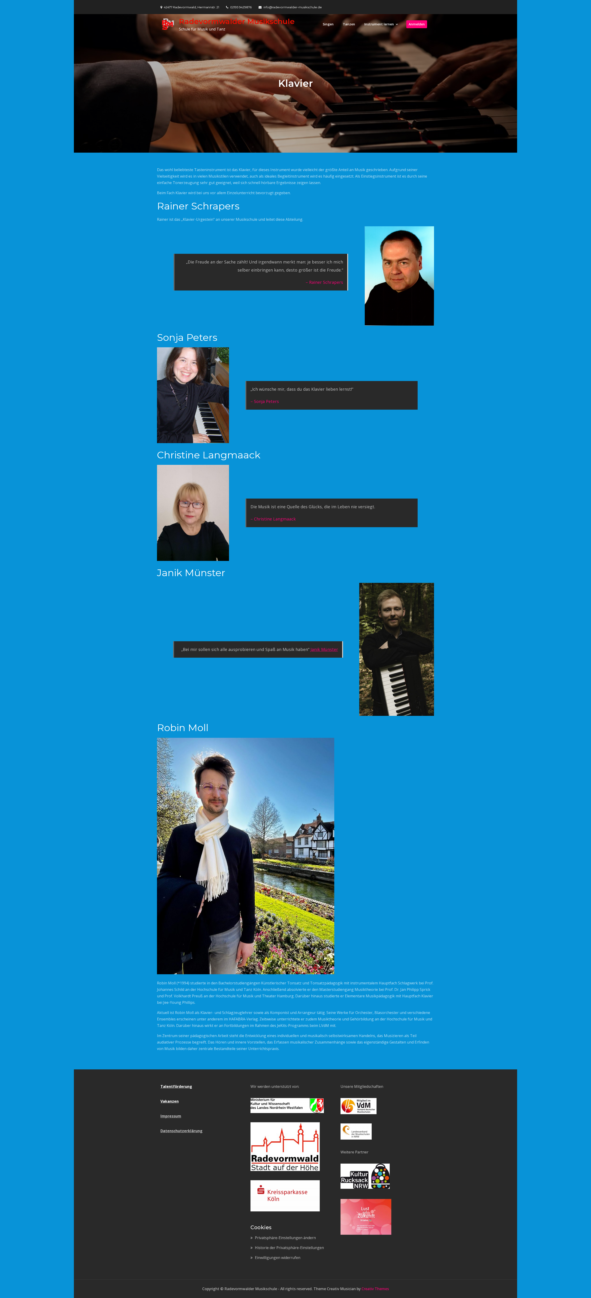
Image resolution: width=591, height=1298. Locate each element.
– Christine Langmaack (273, 519)
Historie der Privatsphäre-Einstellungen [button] (289, 1247)
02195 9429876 (241, 7)
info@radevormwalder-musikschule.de (292, 7)
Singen (328, 24)
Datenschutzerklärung (181, 1130)
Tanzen (349, 24)
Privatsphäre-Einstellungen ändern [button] (285, 1237)
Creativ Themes (375, 1288)
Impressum (170, 1116)
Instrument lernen (379, 24)
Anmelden (417, 24)
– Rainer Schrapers (324, 282)
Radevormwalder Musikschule (237, 21)
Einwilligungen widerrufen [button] (277, 1257)
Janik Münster (324, 649)
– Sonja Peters (264, 401)
